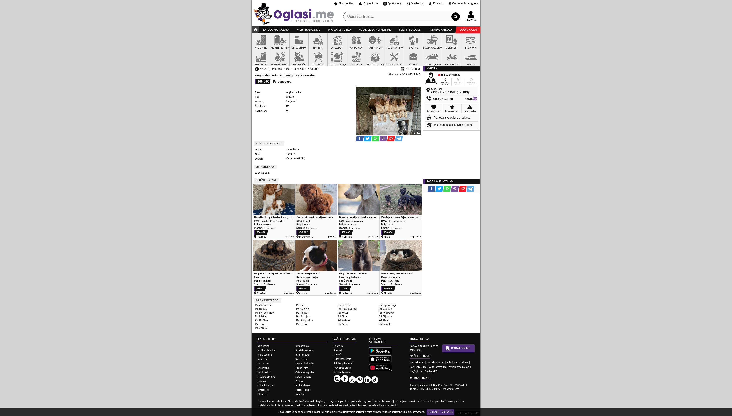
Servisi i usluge (410, 29)
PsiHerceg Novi (264, 312)
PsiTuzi (259, 324)
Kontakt (438, 3)
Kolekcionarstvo (265, 385)
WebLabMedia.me (459, 367)
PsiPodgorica (304, 320)
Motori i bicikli (303, 390)
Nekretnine (263, 346)
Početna (277, 69)
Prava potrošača (342, 367)
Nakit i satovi (264, 372)
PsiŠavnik (385, 324)
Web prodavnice (308, 29)
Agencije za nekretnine (375, 29)
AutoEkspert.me (435, 362)
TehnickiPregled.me (457, 362)
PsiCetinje (302, 309)
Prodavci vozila (339, 29)
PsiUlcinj (301, 324)
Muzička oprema (266, 376)
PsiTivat (384, 320)
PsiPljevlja (385, 316)
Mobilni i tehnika (266, 350)
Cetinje (314, 69)
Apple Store (371, 3)
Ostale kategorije (304, 372)
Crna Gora (300, 69)
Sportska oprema (304, 350)
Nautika (299, 394)
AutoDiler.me (417, 362)
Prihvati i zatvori (440, 412)
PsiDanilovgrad (347, 309)
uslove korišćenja (393, 412)
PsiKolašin (302, 312)
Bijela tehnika (264, 354)
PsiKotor (342, 312)
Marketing (417, 3)
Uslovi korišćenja (342, 359)
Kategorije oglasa (276, 29)
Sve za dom (263, 363)
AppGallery (394, 3)
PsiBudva (261, 309)
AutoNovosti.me (438, 367)
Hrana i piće (301, 368)
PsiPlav (342, 316)
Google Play (346, 3)
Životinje (261, 381)
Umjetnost (263, 390)
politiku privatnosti (414, 412)
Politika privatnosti (343, 363)
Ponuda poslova (440, 29)
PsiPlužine (261, 320)
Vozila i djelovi (302, 385)
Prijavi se (338, 346)
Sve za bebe (301, 359)
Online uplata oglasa (465, 3)
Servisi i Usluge (303, 376)
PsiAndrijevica (264, 305)
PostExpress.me (418, 367)
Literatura (262, 394)
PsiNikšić (260, 316)
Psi (288, 69)
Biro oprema (302, 346)
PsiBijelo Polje (388, 305)
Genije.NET (431, 371)
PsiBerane (344, 305)
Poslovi (299, 381)
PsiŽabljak (261, 328)
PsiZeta (342, 324)
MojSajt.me (416, 371)
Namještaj (262, 359)
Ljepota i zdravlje (304, 363)
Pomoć (337, 354)
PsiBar (300, 305)
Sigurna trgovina (342, 372)
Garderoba (263, 368)
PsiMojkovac (387, 312)
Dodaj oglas (469, 29)
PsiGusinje (385, 309)
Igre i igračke (302, 354)
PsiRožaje (343, 320)
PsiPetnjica (303, 316)
